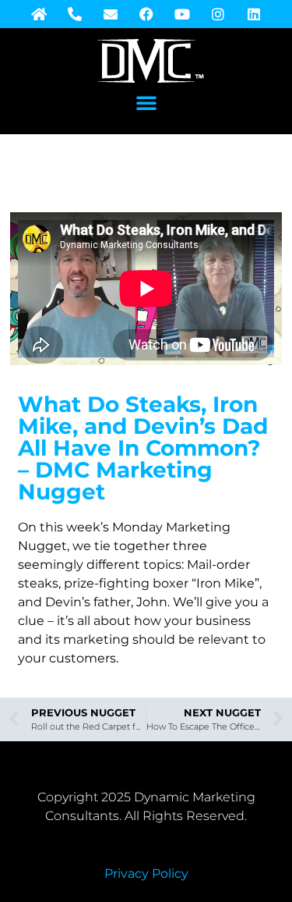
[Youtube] (182, 14)
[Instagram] (218, 14)
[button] (146, 102)
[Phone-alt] (75, 14)
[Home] (39, 14)
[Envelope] (111, 14)
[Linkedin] (254, 14)
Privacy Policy (146, 873)
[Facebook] (146, 14)
